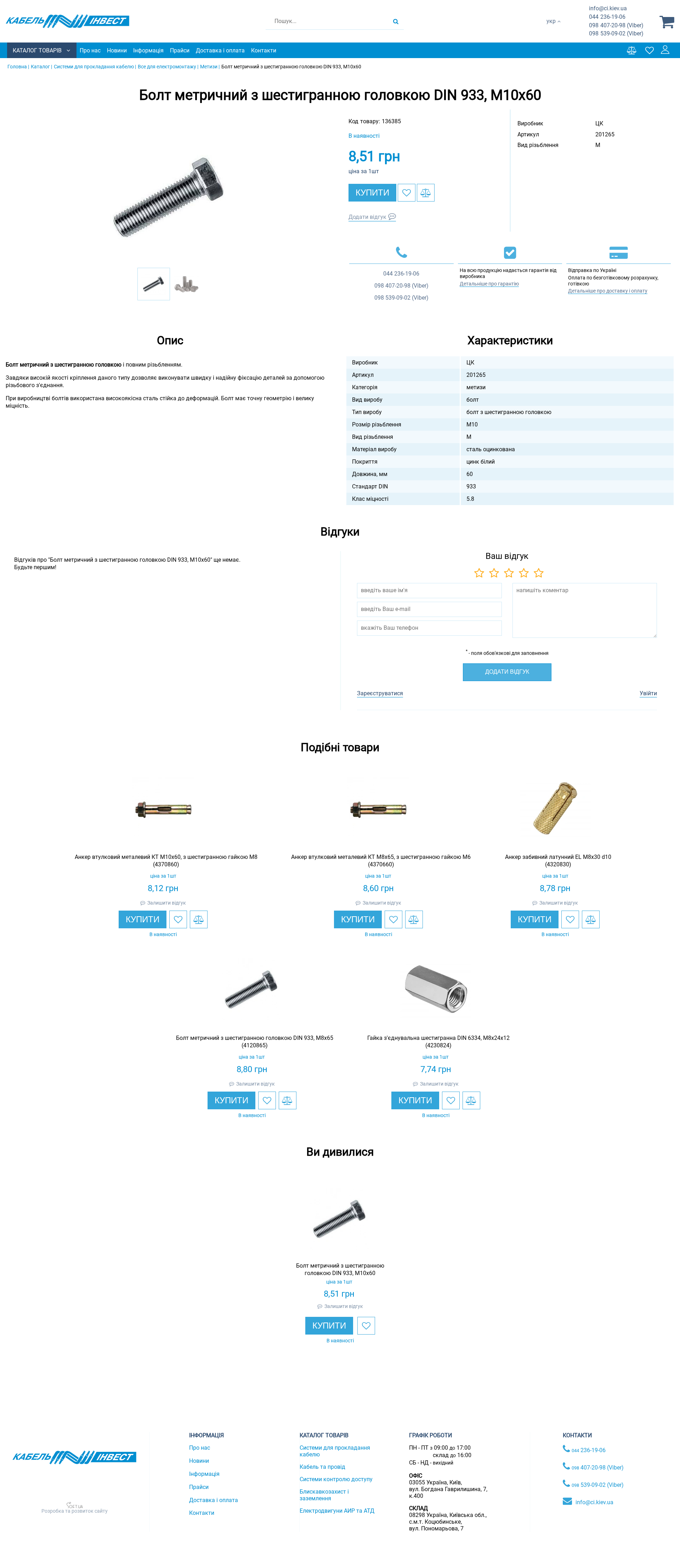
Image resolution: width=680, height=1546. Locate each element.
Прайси (179, 50)
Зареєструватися (380, 693)
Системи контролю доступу (336, 1479)
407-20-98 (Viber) (616, 25)
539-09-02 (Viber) (616, 33)
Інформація (148, 50)
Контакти (263, 50)
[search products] (396, 21)
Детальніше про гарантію (489, 284)
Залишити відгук (166, 903)
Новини (117, 50)
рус (550, 28)
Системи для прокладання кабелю (335, 1451)
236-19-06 (607, 16)
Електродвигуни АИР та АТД (337, 1510)
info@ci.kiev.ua (594, 1502)
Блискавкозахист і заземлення (324, 1495)
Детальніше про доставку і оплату (607, 291)
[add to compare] (426, 193)
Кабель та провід (322, 1466)
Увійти (648, 693)
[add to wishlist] (406, 193)
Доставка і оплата (220, 50)
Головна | (18, 66)
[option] (170, 197)
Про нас (90, 50)
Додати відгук (367, 217)
